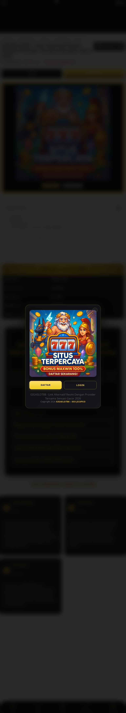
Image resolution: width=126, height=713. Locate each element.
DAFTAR (46, 384)
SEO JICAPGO (79, 401)
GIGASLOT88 (62, 401)
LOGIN (80, 385)
